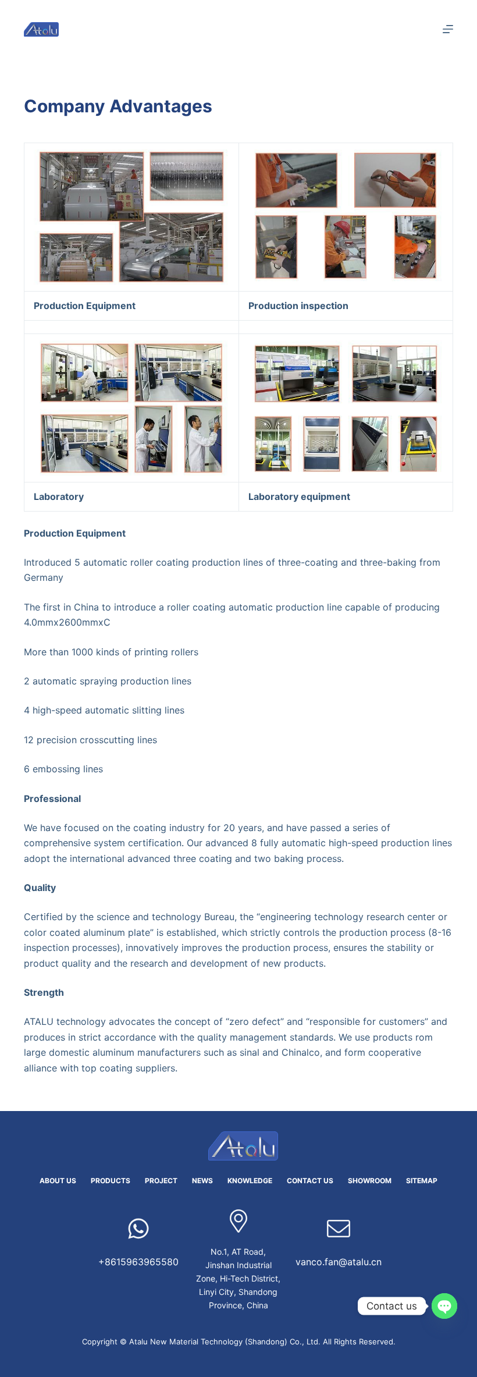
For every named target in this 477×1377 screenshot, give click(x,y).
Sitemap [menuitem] (421, 1180)
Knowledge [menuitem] (249, 1180)
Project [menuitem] (161, 1180)
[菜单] (448, 29)
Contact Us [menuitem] (310, 1180)
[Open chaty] (444, 1306)
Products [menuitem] (110, 1180)
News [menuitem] (202, 1180)
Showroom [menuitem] (369, 1180)
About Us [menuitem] (58, 1180)
